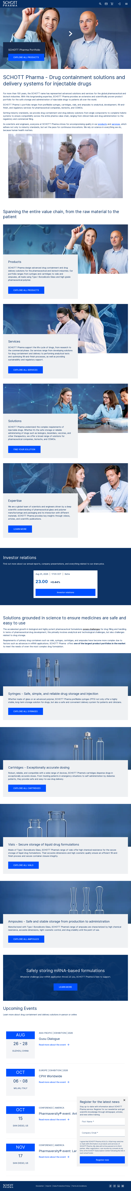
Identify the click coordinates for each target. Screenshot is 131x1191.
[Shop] (112, 3)
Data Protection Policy (61, 1186)
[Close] (124, 1100)
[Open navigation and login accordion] (119, 3)
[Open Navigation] (126, 3)
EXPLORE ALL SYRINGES (26, 711)
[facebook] (110, 1186)
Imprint (48, 1186)
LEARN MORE (20, 529)
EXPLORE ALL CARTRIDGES (27, 788)
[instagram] (114, 1186)
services (116, 124)
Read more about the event (52, 1044)
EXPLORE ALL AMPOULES (26, 939)
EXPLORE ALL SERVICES (25, 370)
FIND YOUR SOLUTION (24, 449)
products (102, 124)
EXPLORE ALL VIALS (23, 865)
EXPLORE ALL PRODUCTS (26, 290)
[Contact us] (106, 3)
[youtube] (123, 1186)
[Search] (100, 3)
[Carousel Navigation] (65, 45)
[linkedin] (118, 1186)
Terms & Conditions (79, 1186)
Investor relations (65, 592)
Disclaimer (40, 1186)
